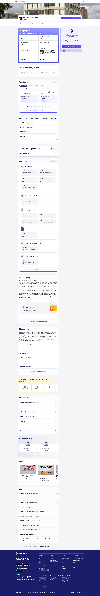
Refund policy (41, 587)
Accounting (23, 85)
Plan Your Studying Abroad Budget (38, 321)
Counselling (64, 570)
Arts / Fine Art (43, 88)
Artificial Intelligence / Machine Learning (28, 88)
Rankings (33, 23)
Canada (40, 559)
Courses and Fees (40, 23)
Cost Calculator (64, 561)
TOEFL (74, 562)
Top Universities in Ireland (44, 571)
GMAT (74, 567)
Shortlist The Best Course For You (38, 110)
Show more (53, 118)
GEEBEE (51, 562)
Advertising (31, 85)
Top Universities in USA (43, 567)
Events (63, 566)
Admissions (26, 23)
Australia (40, 561)
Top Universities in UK (43, 568)
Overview (20, 23)
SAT (73, 563)
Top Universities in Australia (44, 570)
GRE (73, 566)
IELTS (63, 569)
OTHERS (81, 592)
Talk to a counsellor (65, 559)
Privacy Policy (41, 585)
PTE (73, 564)
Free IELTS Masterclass (66, 558)
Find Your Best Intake (38, 141)
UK (39, 558)
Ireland (40, 562)
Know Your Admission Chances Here (38, 269)
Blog (62, 562)
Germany (40, 563)
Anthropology (39, 85)
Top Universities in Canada (44, 569)
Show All (50, 88)
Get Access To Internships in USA (38, 371)
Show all (54, 82)
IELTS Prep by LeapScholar (78, 558)
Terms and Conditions (43, 586)
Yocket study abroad (54, 561)
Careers (51, 558)
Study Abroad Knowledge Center (66, 564)
